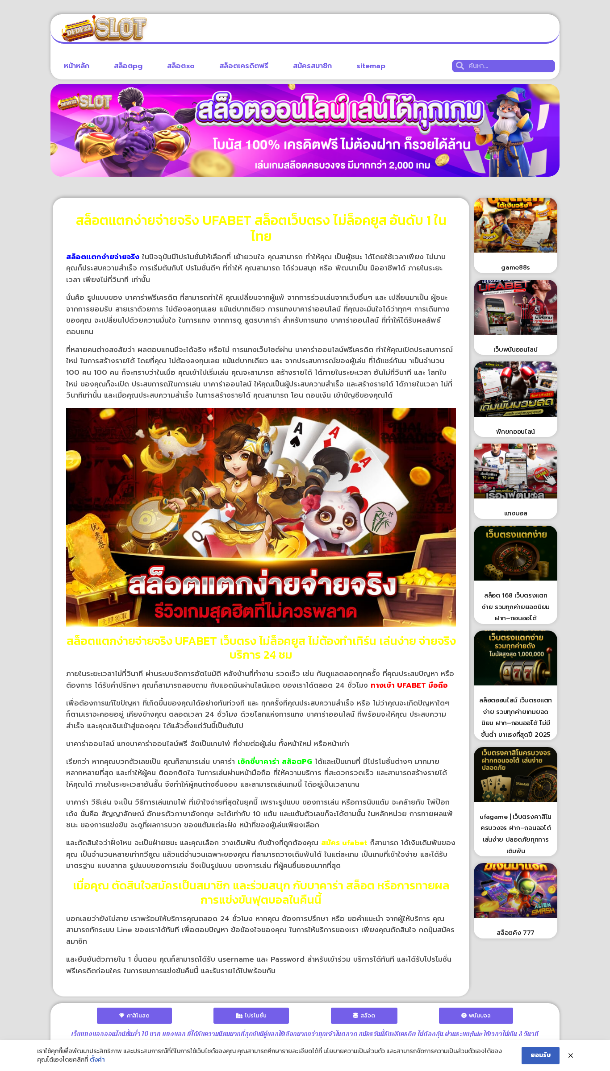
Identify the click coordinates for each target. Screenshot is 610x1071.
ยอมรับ (541, 1055)
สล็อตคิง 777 (516, 933)
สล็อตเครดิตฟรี (243, 66)
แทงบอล (515, 513)
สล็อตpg (128, 66)
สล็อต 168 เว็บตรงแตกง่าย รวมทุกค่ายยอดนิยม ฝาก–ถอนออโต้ (515, 607)
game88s (515, 267)
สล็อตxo (181, 66)
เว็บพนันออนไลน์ (515, 349)
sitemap (370, 66)
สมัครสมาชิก (312, 66)
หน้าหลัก (76, 66)
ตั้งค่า (97, 1059)
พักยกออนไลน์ (515, 431)
